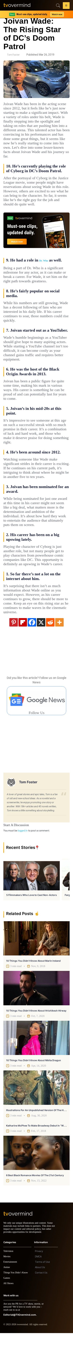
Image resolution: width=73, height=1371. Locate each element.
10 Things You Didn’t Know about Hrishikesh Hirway (36, 1045)
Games (7, 1315)
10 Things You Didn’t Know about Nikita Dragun (33, 1095)
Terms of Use (42, 1299)
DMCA (38, 1294)
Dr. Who (43, 273)
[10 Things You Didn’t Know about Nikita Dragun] (36, 1073)
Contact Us (41, 1310)
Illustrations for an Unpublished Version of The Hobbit (38, 1145)
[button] (66, 6)
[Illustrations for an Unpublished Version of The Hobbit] (36, 1122)
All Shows (8, 1321)
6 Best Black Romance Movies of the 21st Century (35, 1210)
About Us (40, 1305)
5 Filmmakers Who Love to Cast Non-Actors (31, 929)
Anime (6, 1305)
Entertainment (11, 1299)
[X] (41, 657)
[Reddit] (50, 657)
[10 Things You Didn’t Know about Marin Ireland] (36, 973)
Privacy (39, 1289)
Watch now (57, 14)
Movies (7, 1294)
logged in (23, 865)
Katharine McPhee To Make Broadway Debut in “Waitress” (39, 1160)
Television (8, 1289)
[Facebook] (32, 657)
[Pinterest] (13, 657)
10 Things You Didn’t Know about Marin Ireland (33, 995)
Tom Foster (13, 54)
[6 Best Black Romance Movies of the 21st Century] (36, 1188)
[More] (59, 657)
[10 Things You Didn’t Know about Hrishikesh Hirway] (36, 1023)
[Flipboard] (23, 657)
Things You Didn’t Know (16, 1310)
